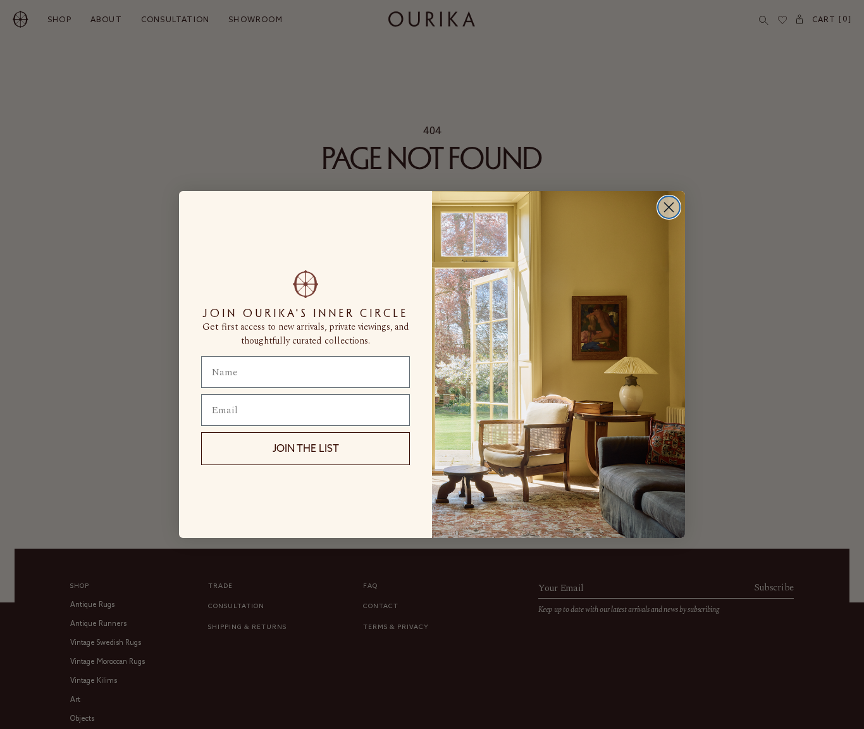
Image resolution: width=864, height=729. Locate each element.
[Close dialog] (669, 207)
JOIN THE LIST (306, 448)
